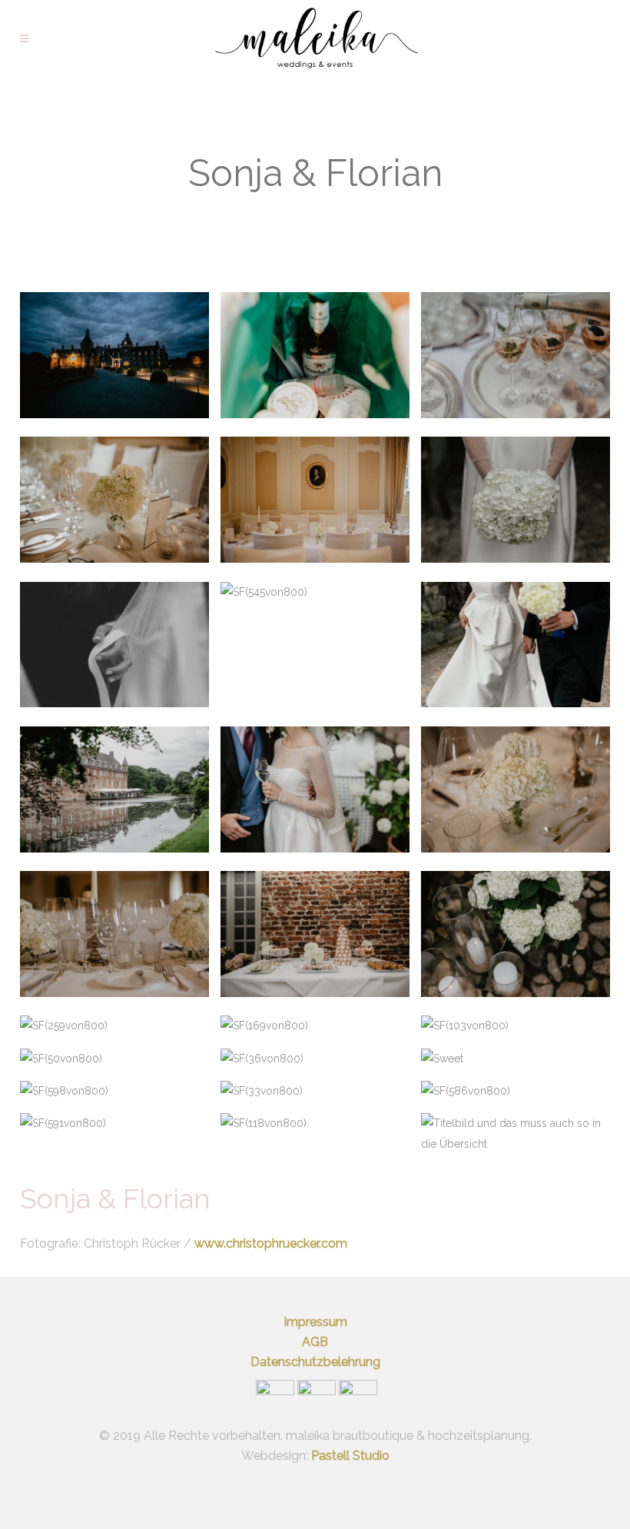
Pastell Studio (350, 1455)
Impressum (315, 1322)
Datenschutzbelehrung (315, 1361)
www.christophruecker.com (270, 1243)
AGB (315, 1342)
